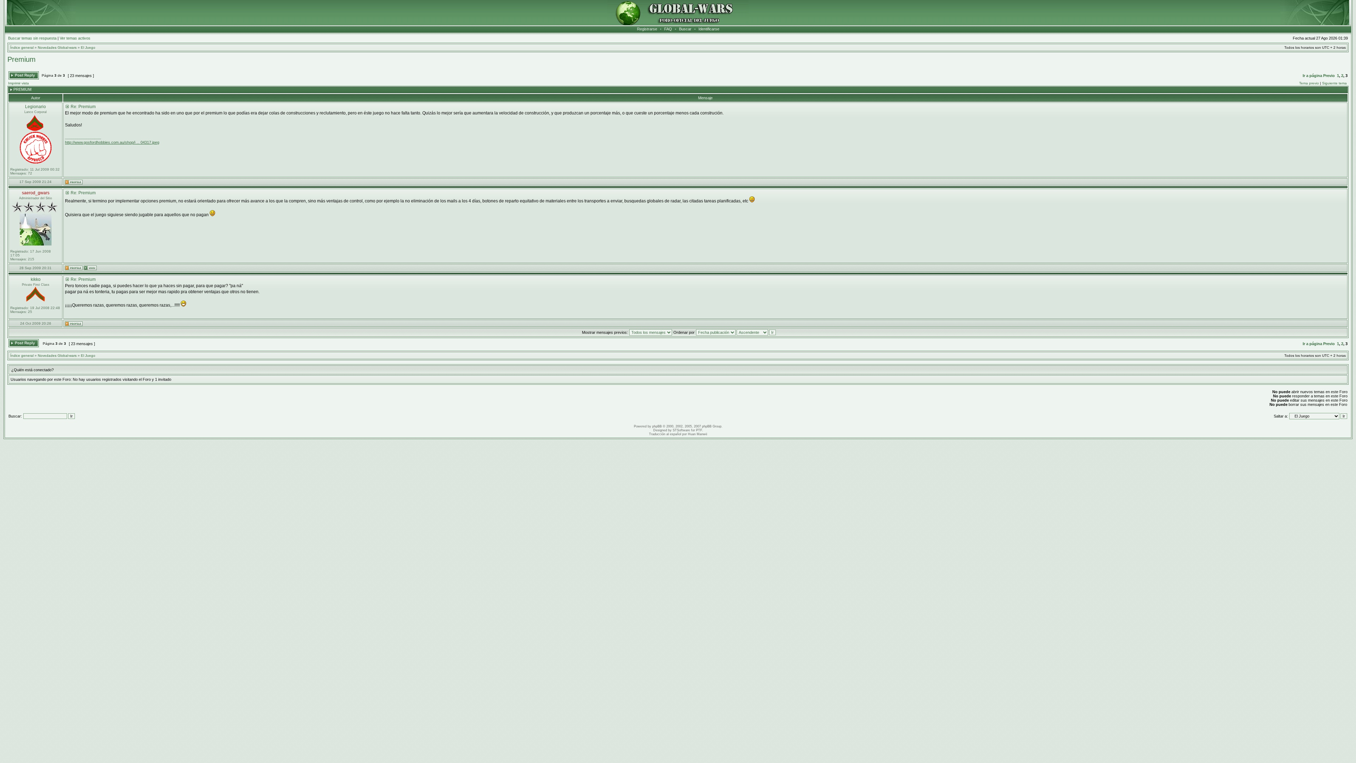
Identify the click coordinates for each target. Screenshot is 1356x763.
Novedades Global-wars (57, 47)
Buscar (685, 29)
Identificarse (708, 29)
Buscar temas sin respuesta (32, 38)
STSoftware (681, 430)
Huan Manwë (697, 434)
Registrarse (647, 29)
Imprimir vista (18, 83)
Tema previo (1309, 83)
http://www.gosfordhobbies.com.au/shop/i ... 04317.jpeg (112, 142)
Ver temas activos (75, 38)
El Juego (88, 47)
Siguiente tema (1334, 83)
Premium (21, 59)
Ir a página (1312, 75)
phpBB (657, 426)
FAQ (668, 29)
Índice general (22, 47)
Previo (1329, 75)
